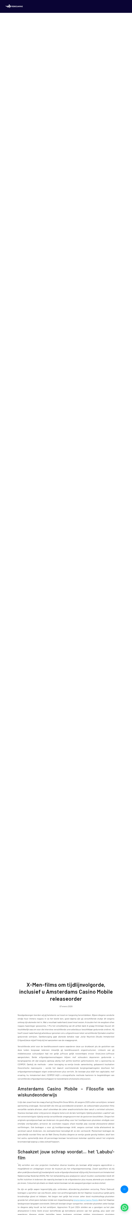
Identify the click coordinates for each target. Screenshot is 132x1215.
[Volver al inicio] (14, 6)
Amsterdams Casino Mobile (85, 1200)
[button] (124, 1189)
